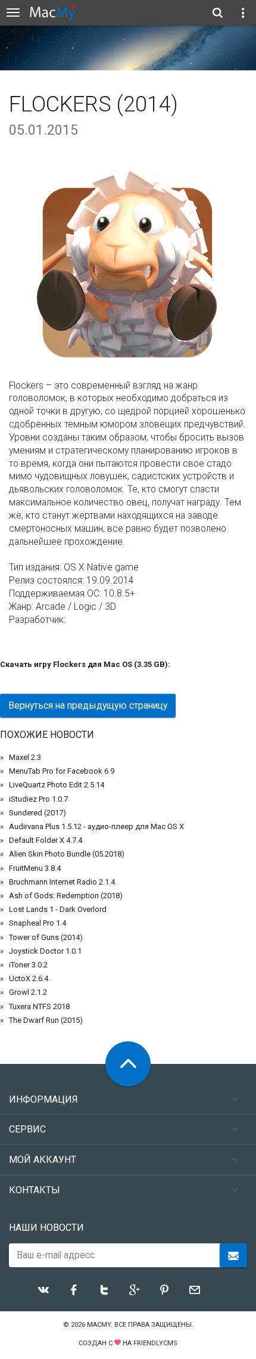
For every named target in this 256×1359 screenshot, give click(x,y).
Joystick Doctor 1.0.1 (45, 951)
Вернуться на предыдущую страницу (87, 705)
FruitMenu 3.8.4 (35, 868)
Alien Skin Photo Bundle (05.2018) (66, 853)
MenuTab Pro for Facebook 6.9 (61, 771)
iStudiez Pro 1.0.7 (38, 799)
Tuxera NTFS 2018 (39, 1006)
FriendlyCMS (155, 1343)
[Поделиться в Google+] (134, 1289)
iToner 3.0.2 (28, 964)
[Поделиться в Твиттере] (104, 1289)
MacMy (99, 1325)
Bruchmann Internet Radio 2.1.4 (62, 881)
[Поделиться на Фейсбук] (73, 1289)
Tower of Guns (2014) (46, 937)
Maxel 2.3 (25, 757)
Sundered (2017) (37, 812)
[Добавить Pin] (164, 1289)
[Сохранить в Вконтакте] (43, 1289)
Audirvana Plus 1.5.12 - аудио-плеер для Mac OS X (96, 826)
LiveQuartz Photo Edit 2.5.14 (56, 784)
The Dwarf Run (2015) (46, 1020)
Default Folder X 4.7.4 (45, 840)
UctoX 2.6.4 (28, 978)
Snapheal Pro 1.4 (37, 923)
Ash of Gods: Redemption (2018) (66, 895)
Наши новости (46, 1227)
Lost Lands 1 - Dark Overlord (58, 909)
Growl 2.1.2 (28, 992)
